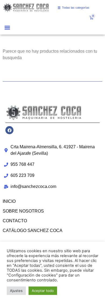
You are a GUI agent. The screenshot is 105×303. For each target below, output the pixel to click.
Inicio (9, 201)
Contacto (15, 220)
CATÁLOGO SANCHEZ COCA (32, 230)
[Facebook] (9, 130)
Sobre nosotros (23, 211)
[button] (7, 27)
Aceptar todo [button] (43, 290)
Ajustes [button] (16, 290)
